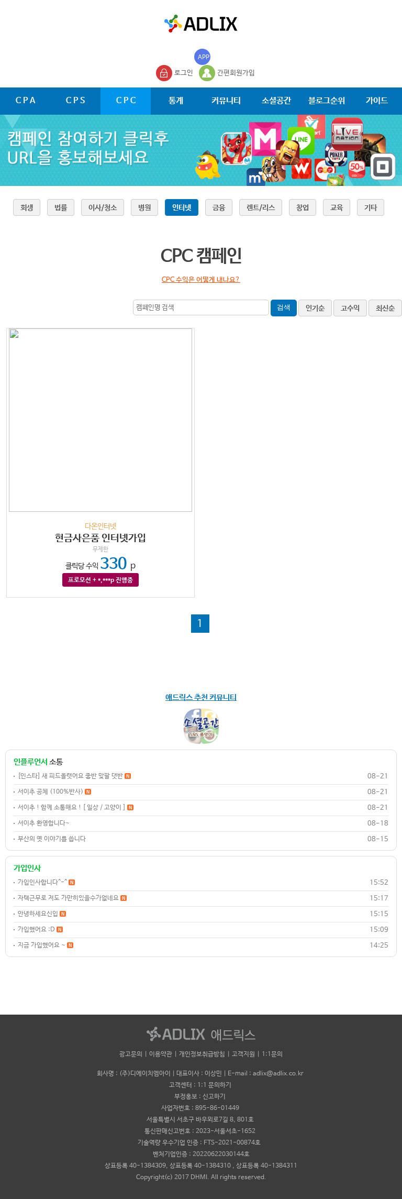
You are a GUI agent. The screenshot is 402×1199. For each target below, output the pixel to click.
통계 (176, 101)
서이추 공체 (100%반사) (54, 792)
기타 (370, 208)
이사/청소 (102, 208)
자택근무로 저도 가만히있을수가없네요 (71, 898)
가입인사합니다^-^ (45, 882)
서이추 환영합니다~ (44, 823)
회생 (26, 208)
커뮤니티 (226, 101)
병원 (144, 208)
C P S (75, 101)
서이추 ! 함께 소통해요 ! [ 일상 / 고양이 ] (75, 807)
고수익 (350, 308)
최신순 (385, 308)
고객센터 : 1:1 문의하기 (200, 1085)
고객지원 (243, 1054)
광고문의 (130, 1054)
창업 (302, 208)
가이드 (377, 101)
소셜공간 (276, 101)
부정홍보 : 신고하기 (200, 1097)
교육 (336, 208)
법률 (60, 208)
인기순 (315, 308)
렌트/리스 (261, 208)
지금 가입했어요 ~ (45, 945)
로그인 (183, 73)
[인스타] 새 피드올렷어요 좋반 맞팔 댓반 (73, 776)
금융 (219, 208)
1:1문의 (272, 1054)
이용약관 (160, 1054)
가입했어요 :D (39, 929)
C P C (126, 101)
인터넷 (181, 208)
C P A (25, 101)
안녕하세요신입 (41, 914)
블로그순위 (326, 101)
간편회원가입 (236, 73)
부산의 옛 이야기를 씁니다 (52, 839)
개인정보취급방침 (202, 1054)
